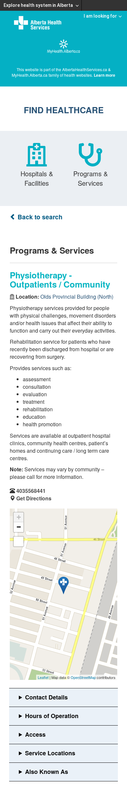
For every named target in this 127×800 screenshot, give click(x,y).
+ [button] (19, 517)
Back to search (39, 216)
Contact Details (46, 697)
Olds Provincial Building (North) (76, 296)
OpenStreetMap (83, 677)
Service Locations (50, 753)
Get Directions (33, 498)
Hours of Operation (51, 716)
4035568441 (31, 490)
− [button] (19, 527)
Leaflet (43, 677)
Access (35, 734)
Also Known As (46, 771)
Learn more (104, 75)
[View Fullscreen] (18, 541)
